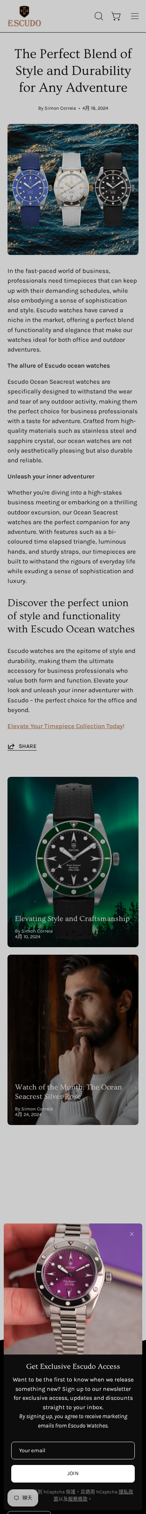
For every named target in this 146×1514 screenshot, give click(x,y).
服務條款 (78, 1499)
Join (73, 1473)
